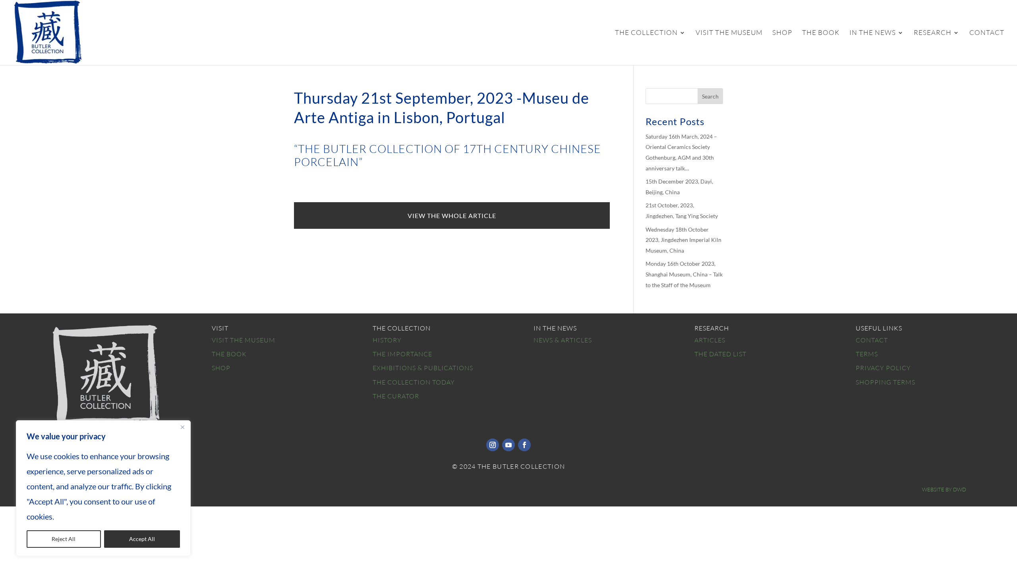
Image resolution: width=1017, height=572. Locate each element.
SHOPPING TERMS (885, 382)
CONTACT (986, 33)
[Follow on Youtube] (508, 445)
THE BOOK (820, 33)
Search (710, 96)
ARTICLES (709, 340)
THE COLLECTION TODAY (414, 382)
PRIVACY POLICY (883, 368)
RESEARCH (932, 33)
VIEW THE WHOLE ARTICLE (452, 215)
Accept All (142, 538)
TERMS (867, 354)
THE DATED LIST (720, 354)
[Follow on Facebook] (524, 445)
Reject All (63, 538)
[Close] (182, 427)
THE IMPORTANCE (402, 354)
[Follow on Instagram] (492, 445)
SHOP (782, 33)
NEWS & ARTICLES (563, 340)
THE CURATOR (396, 396)
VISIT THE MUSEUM (729, 33)
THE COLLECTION (646, 33)
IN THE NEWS (872, 33)
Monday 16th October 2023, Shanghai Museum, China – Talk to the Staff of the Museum (684, 274)
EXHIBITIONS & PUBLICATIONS (423, 368)
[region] (103, 488)
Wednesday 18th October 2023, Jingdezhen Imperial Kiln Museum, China (683, 240)
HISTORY (387, 340)
